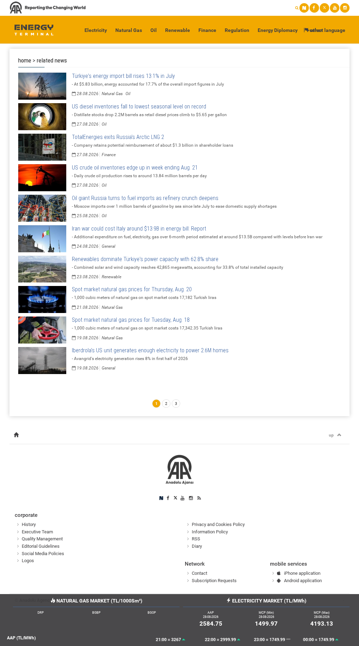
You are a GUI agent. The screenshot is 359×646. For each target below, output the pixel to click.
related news (52, 60)
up (331, 435)
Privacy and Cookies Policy (218, 524)
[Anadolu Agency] (30, 30)
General (108, 246)
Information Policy (210, 531)
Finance (207, 30)
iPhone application (302, 573)
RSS (196, 538)
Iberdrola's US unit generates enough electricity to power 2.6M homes (150, 350)
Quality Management (42, 538)
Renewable (177, 30)
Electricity (95, 30)
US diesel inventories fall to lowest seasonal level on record (139, 106)
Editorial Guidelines (41, 546)
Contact (199, 573)
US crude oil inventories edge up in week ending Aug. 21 (135, 167)
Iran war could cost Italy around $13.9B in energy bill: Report (139, 228)
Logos (28, 560)
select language (327, 30)
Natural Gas (128, 30)
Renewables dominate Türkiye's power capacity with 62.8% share (145, 259)
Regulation (237, 30)
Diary (197, 546)
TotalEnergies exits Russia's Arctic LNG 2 (118, 137)
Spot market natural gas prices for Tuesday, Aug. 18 (131, 320)
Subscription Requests (214, 580)
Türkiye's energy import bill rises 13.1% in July (123, 76)
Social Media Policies (43, 553)
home (24, 60)
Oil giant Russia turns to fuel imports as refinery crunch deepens (145, 198)
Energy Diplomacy (278, 30)
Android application (303, 580)
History (29, 524)
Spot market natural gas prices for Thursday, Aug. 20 (132, 289)
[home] (16, 435)
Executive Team (37, 531)
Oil (153, 30)
